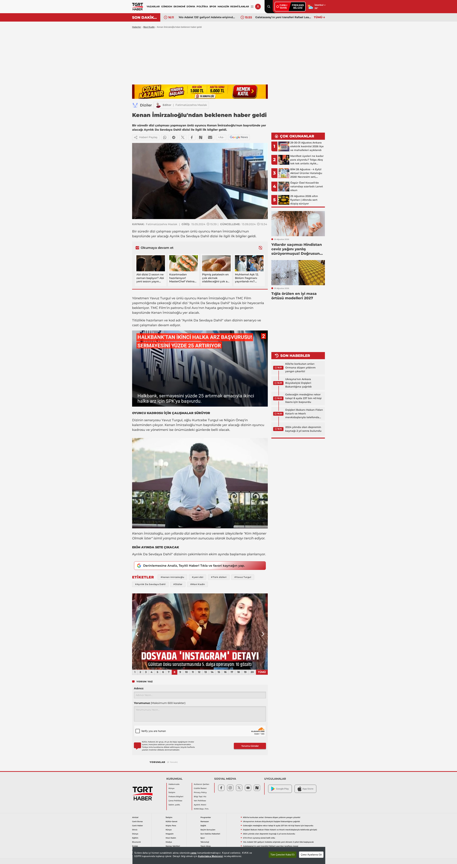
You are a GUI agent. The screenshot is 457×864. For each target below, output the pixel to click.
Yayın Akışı (205, 846)
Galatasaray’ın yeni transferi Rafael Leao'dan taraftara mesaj (283, 17)
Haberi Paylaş (148, 137)
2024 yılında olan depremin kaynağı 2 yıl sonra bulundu (303, 428)
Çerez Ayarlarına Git (311, 854)
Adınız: (139, 688)
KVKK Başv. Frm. (201, 809)
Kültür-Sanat (171, 821)
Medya (169, 842)
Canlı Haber (137, 825)
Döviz (134, 830)
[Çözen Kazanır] (200, 91)
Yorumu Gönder (250, 746)
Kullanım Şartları (201, 784)
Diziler (146, 105)
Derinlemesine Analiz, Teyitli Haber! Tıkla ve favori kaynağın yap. (194, 565)
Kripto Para (171, 825)
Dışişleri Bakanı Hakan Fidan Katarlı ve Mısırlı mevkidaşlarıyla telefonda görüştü (304, 413)
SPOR (212, 6)
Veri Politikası (200, 800)
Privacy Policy (200, 792)
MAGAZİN (223, 6)
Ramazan (204, 821)
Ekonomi (136, 842)
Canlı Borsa (137, 821)
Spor (202, 838)
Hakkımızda (174, 784)
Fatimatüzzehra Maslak (191, 105)
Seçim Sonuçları (207, 830)
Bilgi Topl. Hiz (200, 796)
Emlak (135, 846)
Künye (171, 788)
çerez (193, 853)
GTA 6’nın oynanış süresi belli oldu (259, 838)
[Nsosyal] (200, 137)
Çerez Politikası (175, 800)
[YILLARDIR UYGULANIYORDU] (200, 631)
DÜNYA (191, 6)
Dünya (135, 834)
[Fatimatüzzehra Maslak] (158, 105)
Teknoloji (204, 842)
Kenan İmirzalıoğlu (226, 231)
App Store (307, 788)
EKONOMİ (179, 6)
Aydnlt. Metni (200, 805)
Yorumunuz (159, 703)
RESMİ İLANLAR (239, 6)
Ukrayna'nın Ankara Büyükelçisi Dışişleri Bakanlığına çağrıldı (298, 383)
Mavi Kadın (171, 838)
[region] (228, 855)
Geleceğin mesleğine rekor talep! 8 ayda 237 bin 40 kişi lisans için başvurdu (303, 398)
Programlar (205, 817)
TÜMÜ (318, 17)
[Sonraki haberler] (260, 247)
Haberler (136, 27)
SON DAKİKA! (145, 17)
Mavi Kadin (149, 27)
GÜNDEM (166, 6)
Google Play (282, 788)
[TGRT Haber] (137, 6)
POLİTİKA (202, 6)
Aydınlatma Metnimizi (210, 856)
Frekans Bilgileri (176, 796)
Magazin (170, 834)
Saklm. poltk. (174, 805)
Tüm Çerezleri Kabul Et (282, 854)
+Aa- (221, 137)
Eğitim (135, 838)
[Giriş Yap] (258, 7)
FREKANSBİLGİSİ (298, 6)
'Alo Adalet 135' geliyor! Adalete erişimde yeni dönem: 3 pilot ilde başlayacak (207, 17)
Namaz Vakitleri (173, 846)
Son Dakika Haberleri (210, 834)
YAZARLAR (153, 6)
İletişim (172, 792)
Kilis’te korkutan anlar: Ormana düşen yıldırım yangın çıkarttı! (300, 367)
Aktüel (135, 817)
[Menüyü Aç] (252, 7)
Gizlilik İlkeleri (200, 788)
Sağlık (203, 825)
